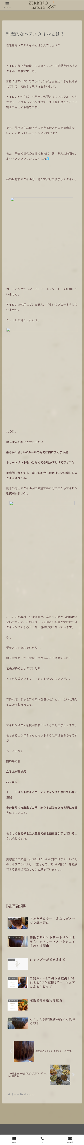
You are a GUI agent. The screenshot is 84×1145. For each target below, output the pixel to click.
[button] (75, 717)
